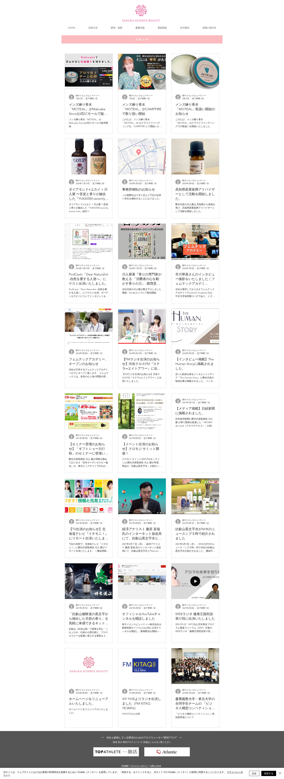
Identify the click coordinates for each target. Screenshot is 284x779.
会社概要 (125, 766)
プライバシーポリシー (139, 766)
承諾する (268, 773)
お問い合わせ (155, 766)
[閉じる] (280, 773)
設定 (254, 773)
